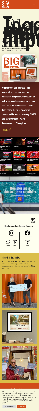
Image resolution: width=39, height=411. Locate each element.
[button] (34, 5)
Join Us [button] (5, 130)
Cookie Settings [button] (9, 406)
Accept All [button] (21, 406)
